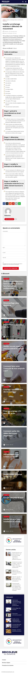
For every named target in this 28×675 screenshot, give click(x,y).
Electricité (6, 278)
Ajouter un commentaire (8, 33)
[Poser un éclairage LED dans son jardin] (14, 415)
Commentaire (5, 231)
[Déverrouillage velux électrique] (14, 307)
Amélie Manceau (8, 293)
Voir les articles (9, 219)
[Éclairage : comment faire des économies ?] (14, 394)
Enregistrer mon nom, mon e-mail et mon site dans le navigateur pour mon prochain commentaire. (12, 264)
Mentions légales (6, 662)
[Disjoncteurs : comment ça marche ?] (14, 329)
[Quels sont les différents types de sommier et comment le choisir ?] (8, 571)
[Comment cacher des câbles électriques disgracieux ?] (14, 437)
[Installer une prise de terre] (14, 502)
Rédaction (7, 31)
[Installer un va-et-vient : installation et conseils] (14, 523)
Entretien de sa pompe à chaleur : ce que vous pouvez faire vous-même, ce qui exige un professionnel (17, 564)
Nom (4, 247)
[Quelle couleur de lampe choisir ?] (14, 480)
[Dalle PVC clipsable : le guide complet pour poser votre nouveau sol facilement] (8, 578)
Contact (4, 659)
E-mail (4, 252)
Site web (4, 257)
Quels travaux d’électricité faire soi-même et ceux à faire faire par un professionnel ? (16, 602)
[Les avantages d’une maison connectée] (14, 459)
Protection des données (7, 665)
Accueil (4, 19)
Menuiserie (6, 300)
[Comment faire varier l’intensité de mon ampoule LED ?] (14, 372)
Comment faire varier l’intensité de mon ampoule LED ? (16, 626)
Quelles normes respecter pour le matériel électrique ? (16, 620)
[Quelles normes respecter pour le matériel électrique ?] (14, 350)
